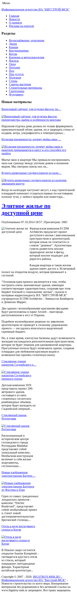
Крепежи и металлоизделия (26, 57)
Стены (13, 81)
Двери (13, 43)
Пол (11, 70)
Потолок (14, 67)
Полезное (15, 77)
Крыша (13, 47)
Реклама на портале (21, 26)
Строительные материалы (25, 87)
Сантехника (16, 91)
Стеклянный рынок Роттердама (14, 417)
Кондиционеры (19, 50)
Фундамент (16, 94)
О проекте (15, 22)
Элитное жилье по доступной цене (25, 209)
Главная (14, 15)
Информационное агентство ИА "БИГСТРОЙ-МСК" (35, 9)
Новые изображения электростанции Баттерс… (18, 474)
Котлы (13, 54)
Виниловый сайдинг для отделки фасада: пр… (31, 109)
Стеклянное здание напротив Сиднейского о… (18, 363)
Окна (12, 64)
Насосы (14, 60)
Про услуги (16, 74)
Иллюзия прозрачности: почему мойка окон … (31, 139)
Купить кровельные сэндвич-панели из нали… (31, 173)
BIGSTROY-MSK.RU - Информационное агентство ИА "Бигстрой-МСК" (33, 578)
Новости (14, 19)
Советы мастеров (20, 84)
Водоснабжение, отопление (26, 40)
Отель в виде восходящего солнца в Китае (18, 528)
